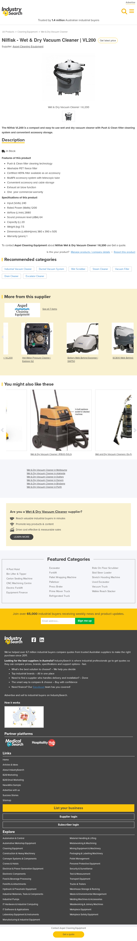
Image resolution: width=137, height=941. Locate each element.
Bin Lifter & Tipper (16, 573)
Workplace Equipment (80, 909)
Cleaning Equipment (27, 31)
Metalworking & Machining (83, 843)
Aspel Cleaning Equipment (28, 46)
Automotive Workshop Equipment (19, 843)
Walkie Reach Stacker (104, 591)
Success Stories (10, 795)
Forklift (53, 572)
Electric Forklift (14, 587)
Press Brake (56, 586)
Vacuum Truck (100, 586)
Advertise (130, 2)
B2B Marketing (10, 775)
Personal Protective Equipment (85, 863)
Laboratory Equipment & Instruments (21, 914)
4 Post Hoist (13, 569)
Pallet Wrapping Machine (62, 577)
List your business (68, 808)
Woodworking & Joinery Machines (86, 904)
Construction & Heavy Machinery (19, 853)
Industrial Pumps (11, 899)
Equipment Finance (17, 592)
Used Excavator (100, 581)
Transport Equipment (80, 878)
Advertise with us (11, 790)
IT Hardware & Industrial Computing (20, 904)
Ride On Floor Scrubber (105, 568)
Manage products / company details (90, 252)
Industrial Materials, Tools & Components (23, 894)
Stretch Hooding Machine (106, 577)
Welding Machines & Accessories (86, 899)
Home (6, 759)
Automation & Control (13, 838)
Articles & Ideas (10, 764)
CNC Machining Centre (19, 583)
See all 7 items (49, 309)
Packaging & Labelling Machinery (86, 853)
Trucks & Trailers (78, 884)
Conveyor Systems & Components (20, 858)
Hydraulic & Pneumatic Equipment (19, 889)
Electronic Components (14, 873)
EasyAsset (38, 687)
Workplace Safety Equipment (84, 914)
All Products (8, 31)
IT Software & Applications (16, 909)
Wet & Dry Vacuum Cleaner (54, 31)
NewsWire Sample (12, 785)
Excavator (54, 568)
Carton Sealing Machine (19, 578)
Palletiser (54, 581)
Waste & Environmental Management (88, 894)
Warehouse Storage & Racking (85, 889)
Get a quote (68, 934)
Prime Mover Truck (59, 591)
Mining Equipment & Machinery (85, 848)
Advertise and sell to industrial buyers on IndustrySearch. (36, 695)
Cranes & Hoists (11, 863)
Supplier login (68, 816)
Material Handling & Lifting (83, 838)
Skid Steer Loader (102, 572)
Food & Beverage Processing (17, 878)
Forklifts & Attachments (14, 884)
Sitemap (7, 800)
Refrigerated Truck (59, 595)
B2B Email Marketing (13, 780)
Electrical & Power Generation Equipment (23, 868)
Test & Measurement (80, 873)
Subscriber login (68, 824)
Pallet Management (79, 858)
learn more (21, 536)
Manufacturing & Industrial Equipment (21, 919)
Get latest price (108, 40)
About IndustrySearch (13, 770)
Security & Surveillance (81, 868)
